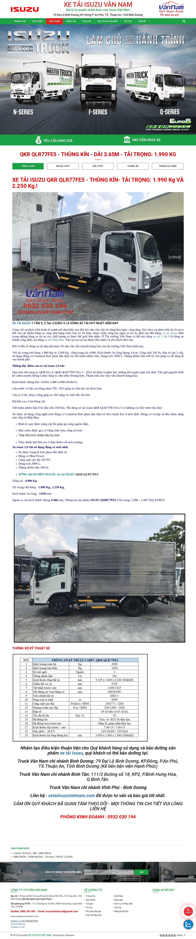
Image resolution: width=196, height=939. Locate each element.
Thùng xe (132, 166)
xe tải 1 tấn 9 (161, 336)
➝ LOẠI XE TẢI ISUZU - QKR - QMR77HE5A (31, 853)
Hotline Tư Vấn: (18, 921)
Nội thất (98, 166)
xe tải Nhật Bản (54, 339)
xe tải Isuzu (71, 753)
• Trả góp (88, 903)
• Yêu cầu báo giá (92, 911)
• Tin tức (88, 907)
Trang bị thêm (167, 166)
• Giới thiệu (118, 896)
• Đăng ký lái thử (120, 911)
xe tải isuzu (169, 333)
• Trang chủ (89, 896)
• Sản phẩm (90, 900)
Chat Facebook (18, 924)
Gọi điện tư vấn (18, 927)
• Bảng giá (118, 900)
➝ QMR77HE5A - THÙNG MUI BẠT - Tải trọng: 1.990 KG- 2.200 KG (42, 857)
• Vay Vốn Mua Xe (93, 915)
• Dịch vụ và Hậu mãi (122, 903)
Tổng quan (28, 166)
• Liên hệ (117, 907)
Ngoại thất (63, 166)
